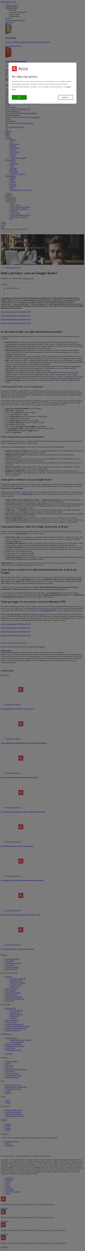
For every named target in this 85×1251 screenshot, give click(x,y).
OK (19, 97)
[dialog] (42, 83)
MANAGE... (66, 97)
